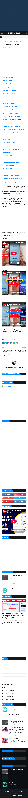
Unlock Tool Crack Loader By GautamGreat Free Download (16, 576)
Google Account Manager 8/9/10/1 (12, 182)
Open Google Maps (8, 83)
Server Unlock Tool (9, 672)
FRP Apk (6, 339)
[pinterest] (8, 501)
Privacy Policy (14, 793)
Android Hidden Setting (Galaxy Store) (13, 129)
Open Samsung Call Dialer (10, 90)
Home (3, 41)
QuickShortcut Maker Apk (10, 172)
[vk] (20, 501)
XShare (5, 97)
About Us (7, 791)
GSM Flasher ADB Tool (9, 142)
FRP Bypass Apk (7, 152)
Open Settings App (8, 74)
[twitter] (20, 498)
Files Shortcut (6, 100)
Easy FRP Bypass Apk (8, 165)
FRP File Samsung (8, 696)
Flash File (6, 687)
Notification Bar (7, 103)
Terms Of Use (20, 791)
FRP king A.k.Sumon (7, 47)
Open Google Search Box (9, 87)
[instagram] (20, 494)
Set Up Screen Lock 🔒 (9, 93)
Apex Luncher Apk (8, 159)
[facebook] (8, 494)
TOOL (5, 666)
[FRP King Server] (6, 386)
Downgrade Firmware (10, 675)
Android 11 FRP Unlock (10, 669)
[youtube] (8, 498)
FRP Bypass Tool (8, 681)
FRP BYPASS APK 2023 (14, 582)
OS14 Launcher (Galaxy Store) (11, 123)
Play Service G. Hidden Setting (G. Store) (14, 133)
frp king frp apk (8, 41)
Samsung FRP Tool (9, 684)
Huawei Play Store (9, 693)
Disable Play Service (8, 110)
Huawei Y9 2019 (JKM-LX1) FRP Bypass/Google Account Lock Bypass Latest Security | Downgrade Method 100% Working (16, 731)
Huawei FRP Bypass (9, 690)
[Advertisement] (14, 16)
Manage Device (7, 119)
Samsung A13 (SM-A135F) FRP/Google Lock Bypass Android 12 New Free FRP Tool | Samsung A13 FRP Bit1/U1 (17, 741)
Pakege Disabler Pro (8, 106)
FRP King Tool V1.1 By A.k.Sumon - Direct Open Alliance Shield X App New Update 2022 (13, 616)
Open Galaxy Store (8, 80)
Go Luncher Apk (7, 155)
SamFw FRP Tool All (8, 136)
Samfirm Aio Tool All (8, 139)
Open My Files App (8, 77)
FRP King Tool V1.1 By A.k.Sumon (12, 149)
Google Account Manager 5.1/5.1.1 (12, 178)
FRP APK (11, 588)
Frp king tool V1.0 (9, 699)
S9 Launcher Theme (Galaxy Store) (12, 126)
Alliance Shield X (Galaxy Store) (11, 116)
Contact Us (13, 791)
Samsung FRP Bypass (9, 663)
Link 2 (14, 103)
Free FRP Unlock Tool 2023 (10, 113)
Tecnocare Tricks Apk (9, 162)
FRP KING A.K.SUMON (18, 795)
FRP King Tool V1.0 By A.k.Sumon (12, 146)
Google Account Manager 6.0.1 (11, 175)
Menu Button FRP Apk (9, 169)
